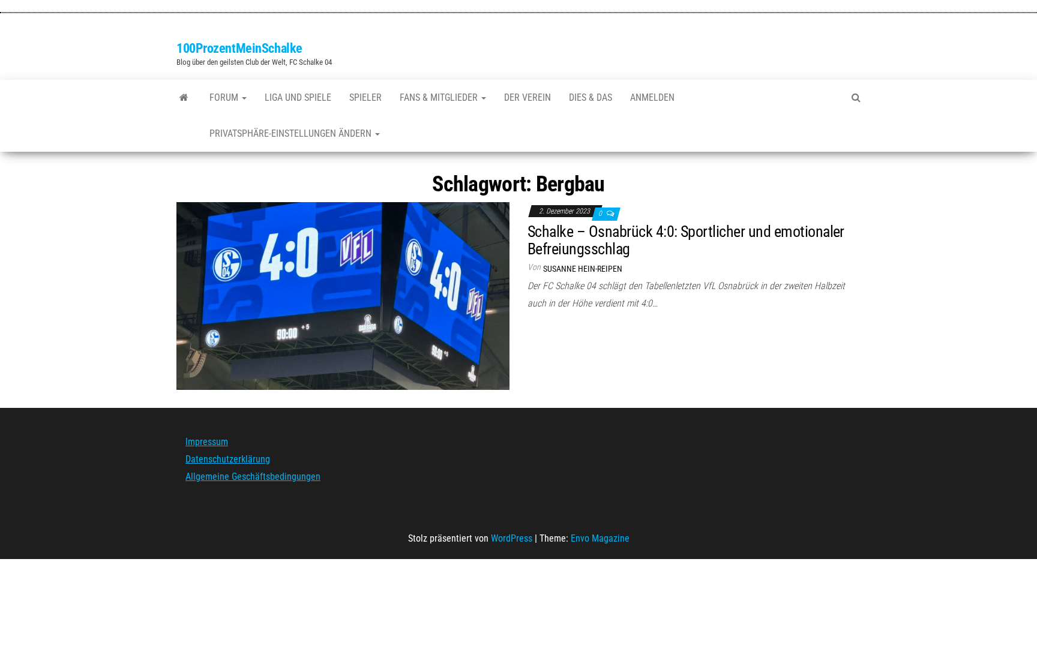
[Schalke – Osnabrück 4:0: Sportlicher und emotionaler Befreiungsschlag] (342, 295)
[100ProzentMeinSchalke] (183, 98)
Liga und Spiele (298, 97)
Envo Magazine (600, 538)
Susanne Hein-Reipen (582, 269)
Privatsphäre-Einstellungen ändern (291, 133)
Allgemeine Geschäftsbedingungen (252, 476)
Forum (225, 97)
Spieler (365, 97)
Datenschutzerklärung (227, 459)
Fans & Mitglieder (440, 97)
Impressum (206, 441)
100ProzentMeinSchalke (239, 48)
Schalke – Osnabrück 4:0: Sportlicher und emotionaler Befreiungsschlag (686, 240)
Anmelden (652, 97)
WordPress (511, 538)
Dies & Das (590, 97)
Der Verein (527, 97)
